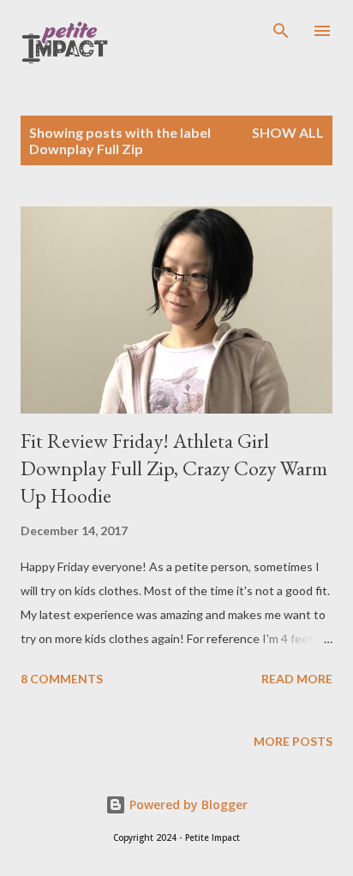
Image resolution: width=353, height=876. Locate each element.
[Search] (281, 31)
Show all (288, 132)
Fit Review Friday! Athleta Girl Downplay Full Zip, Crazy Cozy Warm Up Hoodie (174, 468)
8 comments (62, 678)
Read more (296, 678)
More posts (293, 741)
